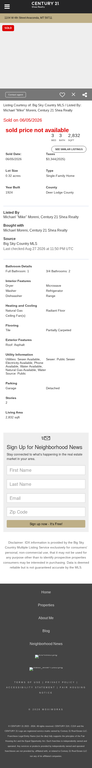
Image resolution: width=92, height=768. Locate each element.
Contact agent (15, 94)
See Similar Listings (69, 149)
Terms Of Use (27, 682)
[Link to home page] (46, 6)
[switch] (62, 94)
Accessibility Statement (30, 687)
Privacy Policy (60, 682)
